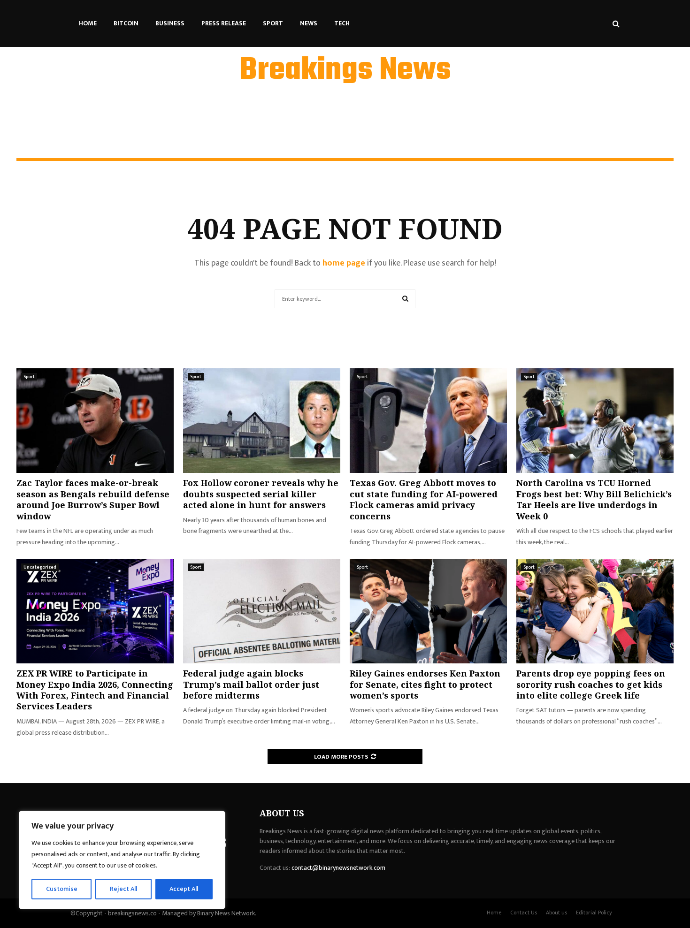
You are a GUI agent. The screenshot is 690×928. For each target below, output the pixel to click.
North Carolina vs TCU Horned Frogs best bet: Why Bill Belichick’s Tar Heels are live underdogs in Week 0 (594, 499)
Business (169, 23)
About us (556, 912)
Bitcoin (126, 23)
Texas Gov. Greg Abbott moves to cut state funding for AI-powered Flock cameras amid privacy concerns (424, 499)
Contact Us (523, 912)
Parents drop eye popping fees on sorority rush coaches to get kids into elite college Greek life (590, 684)
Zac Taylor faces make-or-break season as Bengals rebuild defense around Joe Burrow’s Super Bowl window (92, 499)
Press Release (223, 23)
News (308, 23)
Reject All (123, 888)
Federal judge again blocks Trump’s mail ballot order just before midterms (251, 684)
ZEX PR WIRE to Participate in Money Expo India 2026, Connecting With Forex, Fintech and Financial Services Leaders (94, 690)
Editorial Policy (594, 912)
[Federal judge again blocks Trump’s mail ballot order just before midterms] (261, 611)
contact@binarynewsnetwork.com (338, 867)
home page (343, 263)
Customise (61, 888)
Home (88, 23)
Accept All (183, 888)
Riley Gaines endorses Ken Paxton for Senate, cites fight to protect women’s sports (425, 684)
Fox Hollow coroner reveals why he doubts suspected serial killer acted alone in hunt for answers (260, 493)
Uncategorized (39, 567)
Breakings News (345, 71)
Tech (342, 23)
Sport (273, 23)
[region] (122, 860)
